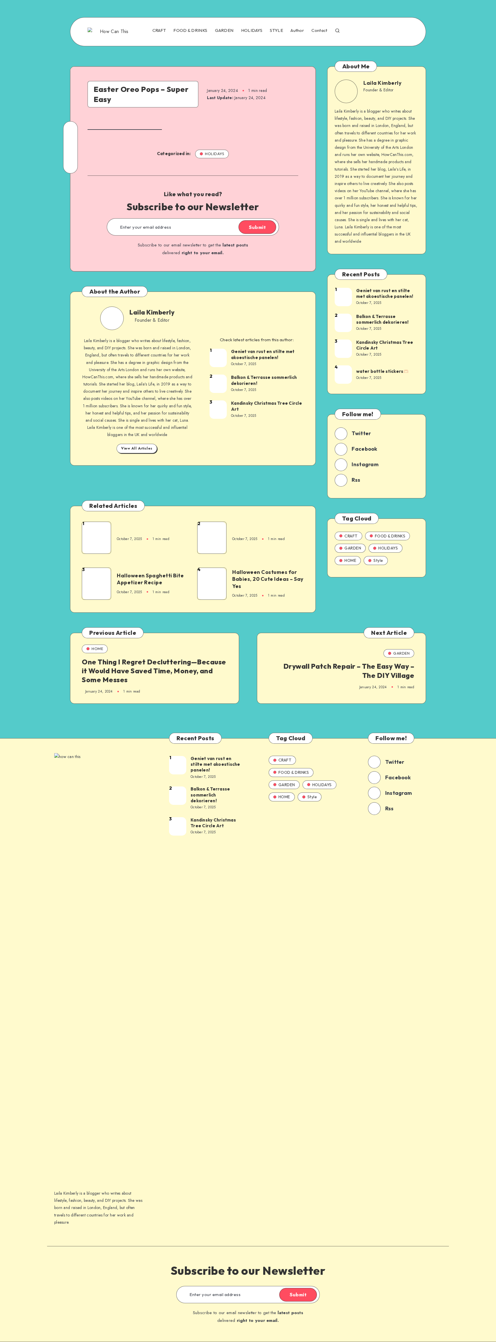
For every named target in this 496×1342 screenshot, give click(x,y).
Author (297, 30)
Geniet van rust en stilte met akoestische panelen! (262, 354)
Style (378, 560)
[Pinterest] (391, 31)
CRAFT (159, 30)
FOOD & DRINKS (190, 30)
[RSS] (403, 31)
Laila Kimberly (152, 312)
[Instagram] (378, 31)
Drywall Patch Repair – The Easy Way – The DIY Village (348, 670)
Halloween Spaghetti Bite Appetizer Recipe (150, 579)
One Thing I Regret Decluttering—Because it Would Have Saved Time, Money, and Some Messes (154, 670)
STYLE (276, 30)
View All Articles (136, 448)
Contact (319, 30)
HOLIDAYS (251, 30)
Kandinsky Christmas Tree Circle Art (266, 406)
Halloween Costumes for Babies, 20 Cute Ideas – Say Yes (268, 579)
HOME (350, 560)
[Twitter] (366, 31)
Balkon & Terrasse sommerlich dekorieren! (264, 380)
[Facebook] (353, 31)
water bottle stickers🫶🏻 (382, 371)
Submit (257, 227)
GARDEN (224, 30)
